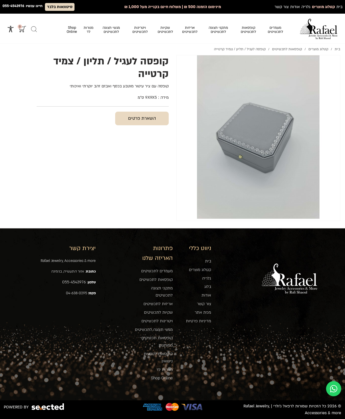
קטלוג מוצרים (200, 270)
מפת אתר (203, 312)
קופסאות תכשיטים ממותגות (157, 341)
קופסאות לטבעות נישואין (158, 357)
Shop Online (162, 378)
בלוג (207, 286)
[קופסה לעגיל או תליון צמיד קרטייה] (258, 137)
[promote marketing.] (48, 407)
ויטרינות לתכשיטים (157, 321)
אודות (206, 295)
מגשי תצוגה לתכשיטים (154, 329)
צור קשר (204, 304)
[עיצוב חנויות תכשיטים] (318, 29)
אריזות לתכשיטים (158, 304)
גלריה (206, 278)
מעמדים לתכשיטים (157, 271)
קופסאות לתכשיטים (156, 279)
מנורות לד (164, 370)
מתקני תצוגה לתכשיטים (162, 291)
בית (208, 261)
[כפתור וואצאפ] (333, 388)
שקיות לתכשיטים (158, 312)
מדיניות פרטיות (198, 321)
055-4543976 (13, 6)
